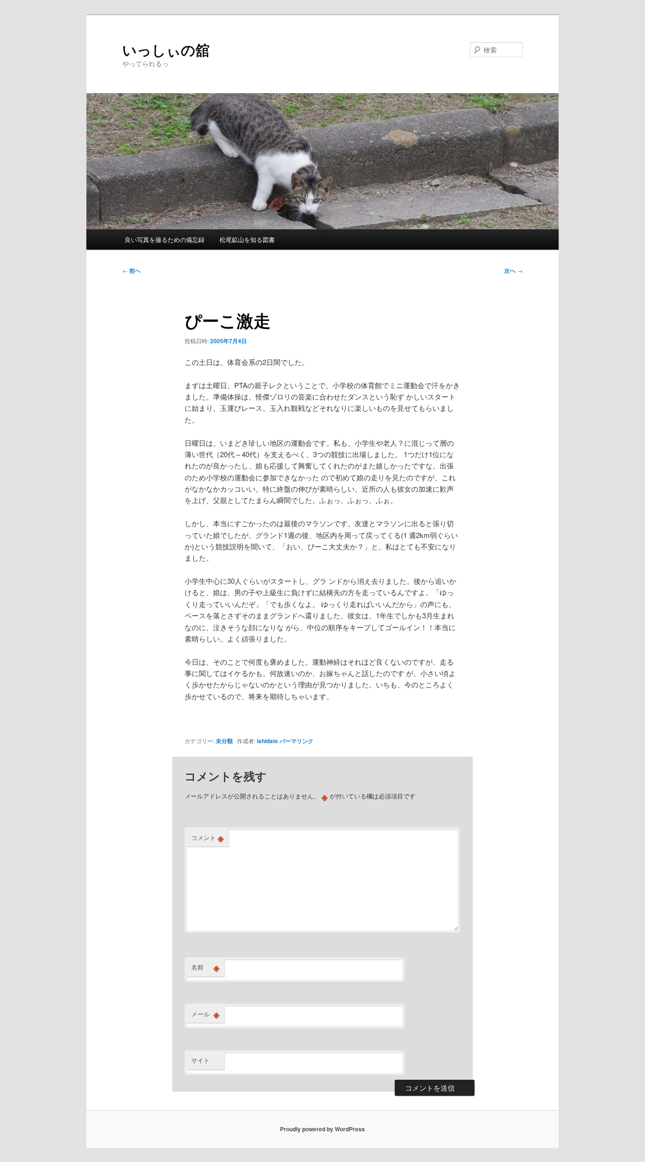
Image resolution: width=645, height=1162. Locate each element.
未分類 (224, 741)
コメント (207, 837)
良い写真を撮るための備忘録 (164, 239)
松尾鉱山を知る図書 (247, 239)
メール (205, 1014)
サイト (200, 1060)
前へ (131, 270)
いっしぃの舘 (166, 49)
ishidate (267, 741)
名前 (205, 967)
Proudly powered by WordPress (322, 1129)
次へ (513, 270)
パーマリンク (297, 741)
